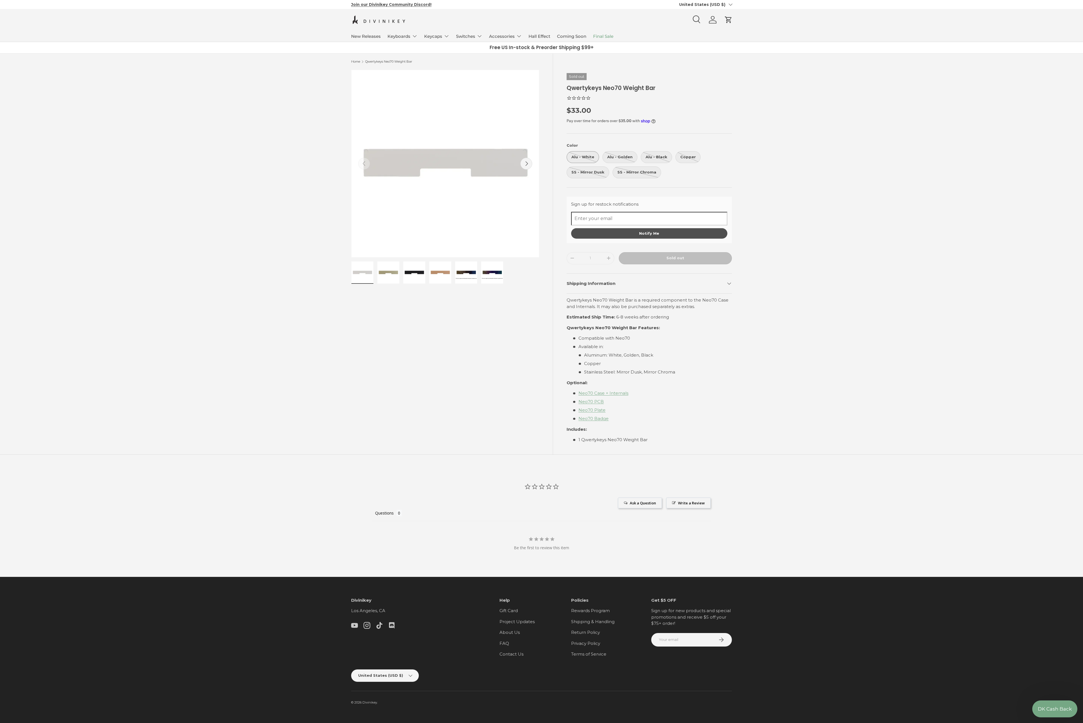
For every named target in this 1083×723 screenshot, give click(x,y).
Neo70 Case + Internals (603, 393)
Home (355, 61)
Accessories (502, 36)
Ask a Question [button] (643, 503)
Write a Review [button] (691, 503)
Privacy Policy (585, 643)
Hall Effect (539, 36)
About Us (509, 632)
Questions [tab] (384, 513)
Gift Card (508, 610)
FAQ (504, 643)
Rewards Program (590, 610)
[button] (728, 20)
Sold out (675, 258)
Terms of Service (588, 654)
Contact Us (511, 654)
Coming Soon (571, 36)
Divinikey (369, 702)
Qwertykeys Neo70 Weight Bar (388, 61)
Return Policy (585, 632)
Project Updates (517, 621)
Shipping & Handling (593, 621)
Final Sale (603, 36)
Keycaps (433, 36)
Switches (465, 36)
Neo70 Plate (592, 410)
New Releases (366, 36)
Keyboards (399, 36)
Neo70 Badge (593, 418)
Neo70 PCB (591, 401)
